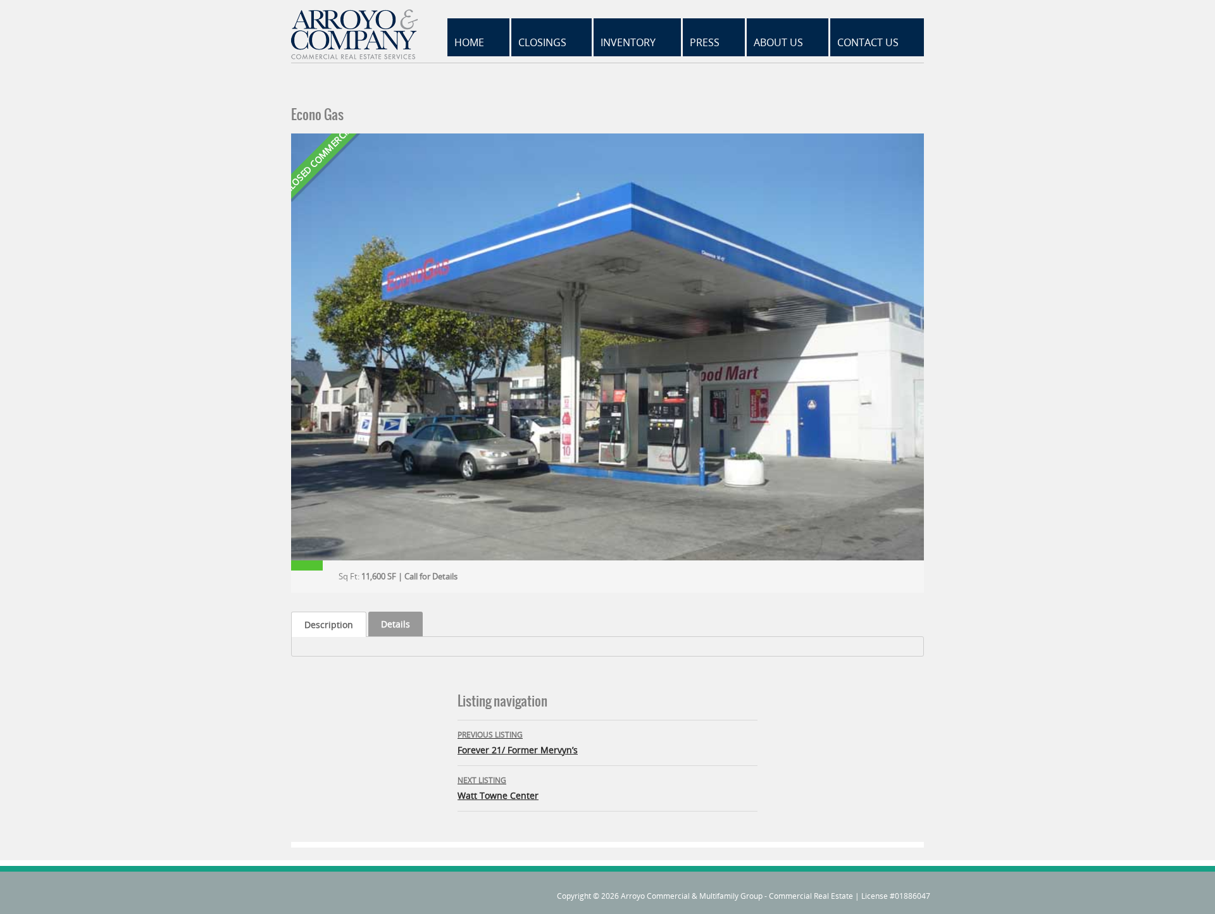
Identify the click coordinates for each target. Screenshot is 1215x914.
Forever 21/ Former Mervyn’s (518, 742)
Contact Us (868, 42)
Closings (542, 42)
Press (705, 42)
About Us (778, 42)
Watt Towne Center (498, 788)
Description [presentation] (328, 625)
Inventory (628, 42)
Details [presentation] (395, 624)
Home (469, 42)
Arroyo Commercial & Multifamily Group (692, 896)
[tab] (328, 624)
